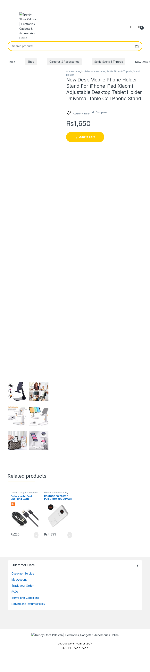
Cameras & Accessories (64, 61)
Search (137, 46)
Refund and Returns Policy (28, 603)
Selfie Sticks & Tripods (108, 61)
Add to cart (87, 136)
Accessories (73, 71)
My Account (19, 579)
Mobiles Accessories (93, 71)
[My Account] (132, 26)
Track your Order (23, 585)
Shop (31, 61)
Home (11, 61)
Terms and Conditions (25, 597)
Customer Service (23, 573)
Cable (14, 492)
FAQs (15, 591)
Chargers (23, 492)
